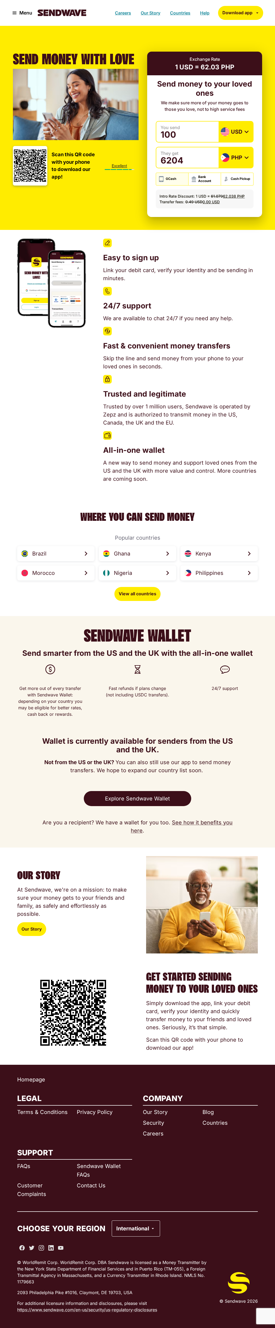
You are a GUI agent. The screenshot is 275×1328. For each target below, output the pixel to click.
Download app (237, 12)
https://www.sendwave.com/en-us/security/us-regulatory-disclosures (87, 1309)
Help (204, 13)
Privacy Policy (95, 1112)
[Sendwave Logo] (62, 12)
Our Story (150, 13)
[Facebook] (22, 1248)
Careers (123, 13)
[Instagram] (41, 1248)
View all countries (137, 593)
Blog (208, 1112)
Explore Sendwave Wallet (137, 798)
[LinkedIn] (51, 1248)
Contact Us (91, 1185)
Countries (180, 13)
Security (153, 1123)
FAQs (23, 1166)
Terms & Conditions (42, 1112)
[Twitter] (32, 1248)
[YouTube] (61, 1248)
